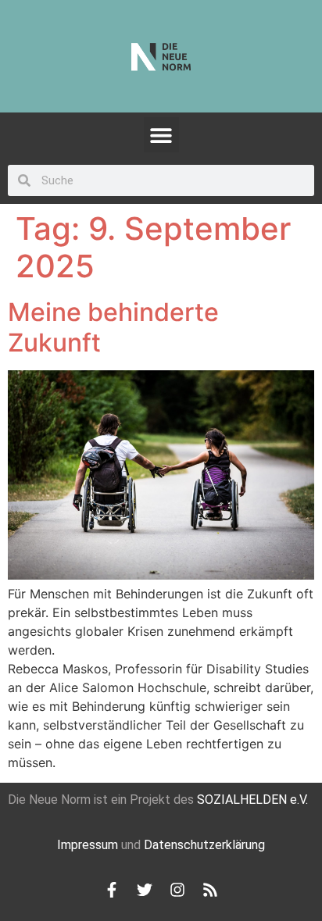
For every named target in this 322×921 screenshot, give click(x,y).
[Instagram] (177, 890)
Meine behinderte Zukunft (113, 327)
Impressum (87, 844)
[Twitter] (144, 890)
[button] (161, 134)
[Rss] (210, 890)
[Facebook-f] (112, 890)
